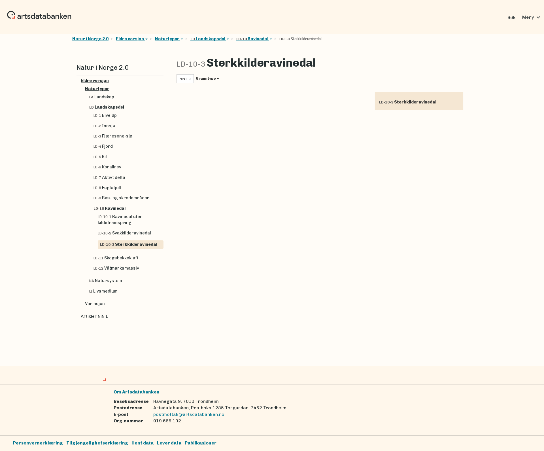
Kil (100, 156)
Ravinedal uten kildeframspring (120, 219)
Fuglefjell (107, 187)
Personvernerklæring (38, 443)
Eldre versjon (130, 38)
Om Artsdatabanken (137, 392)
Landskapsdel (208, 38)
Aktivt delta (109, 177)
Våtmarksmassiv (116, 268)
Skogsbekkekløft (116, 258)
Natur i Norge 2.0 (90, 38)
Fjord (103, 146)
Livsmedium (103, 291)
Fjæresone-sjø (113, 136)
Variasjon (95, 303)
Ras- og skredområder (121, 197)
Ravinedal (252, 38)
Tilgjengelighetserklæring (97, 443)
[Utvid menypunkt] (161, 80)
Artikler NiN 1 (94, 316)
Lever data (169, 443)
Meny (532, 17)
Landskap (101, 96)
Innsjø (104, 125)
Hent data (142, 443)
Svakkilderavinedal (124, 233)
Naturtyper (167, 38)
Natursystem (105, 280)
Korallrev (107, 167)
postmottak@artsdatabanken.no (188, 414)
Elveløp (105, 115)
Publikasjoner (200, 443)
